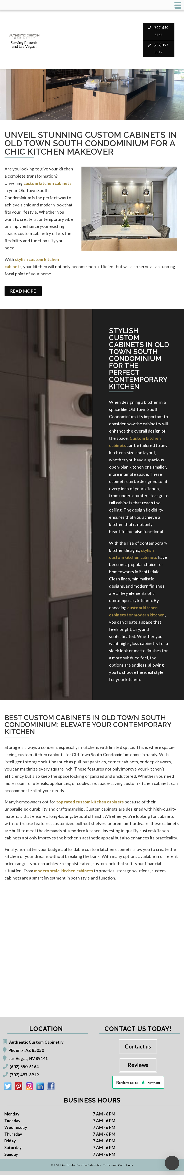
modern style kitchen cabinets (63, 870)
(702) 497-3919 (161, 48)
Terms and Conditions (118, 1165)
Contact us (138, 1046)
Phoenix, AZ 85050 (26, 1050)
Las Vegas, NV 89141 (28, 1058)
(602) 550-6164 (161, 31)
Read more (23, 291)
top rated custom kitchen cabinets (90, 801)
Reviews (138, 1065)
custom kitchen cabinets (47, 183)
